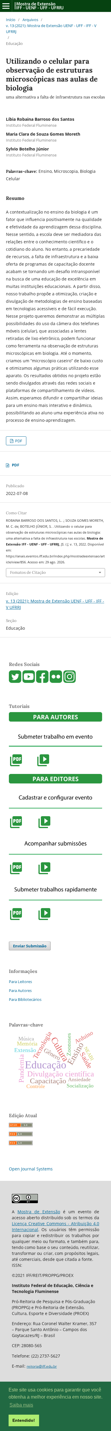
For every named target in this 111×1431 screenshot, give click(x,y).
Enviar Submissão (29, 946)
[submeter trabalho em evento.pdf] (16, 766)
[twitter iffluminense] (15, 681)
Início (10, 19)
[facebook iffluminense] (42, 681)
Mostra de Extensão (38, 1211)
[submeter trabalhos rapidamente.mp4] (44, 919)
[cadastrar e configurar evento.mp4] (44, 827)
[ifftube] (28, 681)
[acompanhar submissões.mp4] (44, 874)
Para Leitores (20, 981)
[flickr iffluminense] (56, 681)
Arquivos (30, 19)
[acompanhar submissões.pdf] (16, 874)
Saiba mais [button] (21, 1405)
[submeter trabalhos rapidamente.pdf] (16, 919)
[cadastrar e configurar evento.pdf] (16, 827)
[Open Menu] (6, 6)
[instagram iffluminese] (69, 681)
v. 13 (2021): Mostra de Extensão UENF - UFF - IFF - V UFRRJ (51, 28)
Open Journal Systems (31, 1169)
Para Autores (20, 990)
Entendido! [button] (23, 1420)
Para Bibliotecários (25, 999)
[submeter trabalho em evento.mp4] (43, 766)
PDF (18, 440)
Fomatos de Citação (28, 572)
